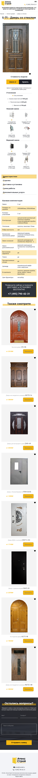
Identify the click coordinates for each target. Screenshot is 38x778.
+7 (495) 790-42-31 (31, 4)
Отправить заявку (19, 743)
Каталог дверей (11, 13)
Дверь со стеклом (21, 13)
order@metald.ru (20, 767)
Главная (2, 13)
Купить (25, 82)
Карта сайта (19, 776)
